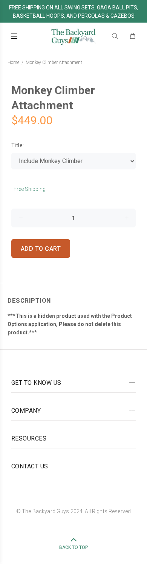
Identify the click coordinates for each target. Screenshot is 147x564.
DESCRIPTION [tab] (29, 300)
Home (13, 62)
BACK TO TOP (73, 547)
